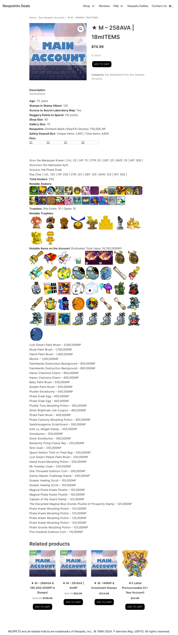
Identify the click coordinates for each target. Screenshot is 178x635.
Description (37, 90)
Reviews (104, 6)
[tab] (37, 90)
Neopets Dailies (137, 6)
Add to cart (101, 64)
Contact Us (159, 6)
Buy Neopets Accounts (52, 17)
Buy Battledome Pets (117, 74)
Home (32, 17)
